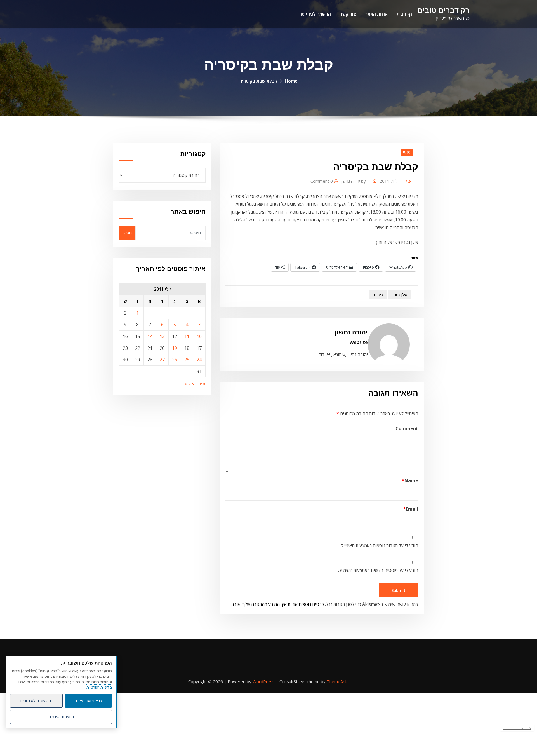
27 (162, 360)
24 (199, 360)
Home (291, 81)
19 (174, 348)
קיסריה (378, 294)
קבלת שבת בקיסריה (258, 81)
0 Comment (321, 181)
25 (186, 360)
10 (199, 336)
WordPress (264, 681)
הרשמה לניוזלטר (315, 14)
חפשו (127, 233)
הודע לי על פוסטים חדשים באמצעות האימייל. (378, 570)
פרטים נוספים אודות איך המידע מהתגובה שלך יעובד (278, 604)
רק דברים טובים (443, 10)
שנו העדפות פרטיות (517, 727)
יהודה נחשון (353, 181)
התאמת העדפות (61, 716)
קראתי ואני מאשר (88, 700)
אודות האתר (376, 14)
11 (186, 336)
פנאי (407, 152)
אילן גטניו (400, 294)
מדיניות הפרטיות (99, 687)
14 (149, 336)
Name (410, 480)
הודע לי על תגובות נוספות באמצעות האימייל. (379, 545)
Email (410, 509)
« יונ (202, 384)
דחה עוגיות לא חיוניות (36, 700)
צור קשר (348, 14)
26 (174, 360)
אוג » (189, 384)
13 (162, 336)
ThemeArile (338, 681)
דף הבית (405, 14)
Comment (406, 428)
